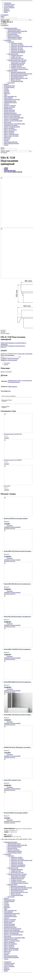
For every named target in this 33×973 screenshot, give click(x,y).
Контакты (7, 10)
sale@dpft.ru (9, 834)
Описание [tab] (7, 363)
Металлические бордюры (11, 143)
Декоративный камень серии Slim (17, 31)
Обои (5, 95)
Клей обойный (8, 98)
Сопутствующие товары (14, 38)
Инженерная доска (9, 85)
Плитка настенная (9, 111)
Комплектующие (12, 70)
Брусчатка (7, 139)
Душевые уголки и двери (18, 67)
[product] (18, 423)
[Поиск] (31, 151)
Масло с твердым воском (11, 134)
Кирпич (6, 84)
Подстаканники (9, 355)
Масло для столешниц (10, 129)
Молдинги (7, 93)
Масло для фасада (9, 132)
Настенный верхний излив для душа (21, 73)
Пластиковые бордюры (10, 142)
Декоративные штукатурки (12, 99)
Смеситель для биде (16, 43)
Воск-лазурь (7, 122)
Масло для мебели (9, 128)
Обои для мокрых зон (10, 96)
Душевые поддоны (16, 66)
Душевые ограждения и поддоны (17, 60)
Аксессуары (10, 82)
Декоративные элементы (14, 37)
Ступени (6, 90)
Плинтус (6, 104)
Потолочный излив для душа (19, 78)
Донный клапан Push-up (18, 52)
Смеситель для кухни (17, 49)
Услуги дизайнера (9, 7)
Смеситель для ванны (17, 45)
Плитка (6, 88)
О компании (7, 3)
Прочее (6, 145)
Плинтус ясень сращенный (12, 116)
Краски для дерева (9, 107)
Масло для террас (9, 131)
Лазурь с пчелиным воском (12, 126)
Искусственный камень (14, 32)
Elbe (9, 391)
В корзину (3, 358)
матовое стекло (12, 380)
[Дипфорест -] (4, 15)
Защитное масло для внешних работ (14, 123)
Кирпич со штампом (13, 35)
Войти (6, 12)
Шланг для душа (15, 79)
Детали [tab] (6, 364)
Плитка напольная (9, 110)
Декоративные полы (10, 101)
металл (19, 380)
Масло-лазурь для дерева (11, 136)
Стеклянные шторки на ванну (19, 69)
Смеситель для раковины (18, 51)
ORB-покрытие (12, 386)
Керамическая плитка (10, 113)
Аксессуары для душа (17, 58)
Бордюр (6, 140)
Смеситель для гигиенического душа (21, 46)
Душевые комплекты (17, 55)
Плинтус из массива (10, 105)
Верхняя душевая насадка (18, 72)
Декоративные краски (10, 102)
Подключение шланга (17, 76)
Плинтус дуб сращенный (11, 119)
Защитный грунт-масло (11, 125)
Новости (6, 9)
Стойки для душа (16, 57)
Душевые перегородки (17, 64)
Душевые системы (12, 54)
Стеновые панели (9, 87)
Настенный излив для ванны (19, 75)
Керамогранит (8, 108)
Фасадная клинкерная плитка (12, 114)
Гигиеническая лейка (17, 81)
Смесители (10, 41)
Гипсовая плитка (12, 34)
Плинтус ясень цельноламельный (13, 117)
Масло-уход (7, 137)
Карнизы (6, 92)
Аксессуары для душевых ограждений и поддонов (18, 62)
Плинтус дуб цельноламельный (13, 120)
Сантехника (7, 40)
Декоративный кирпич (10, 28)
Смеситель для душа (17, 48)
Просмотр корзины (12, 358)
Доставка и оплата (9, 4)
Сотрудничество (9, 6)
